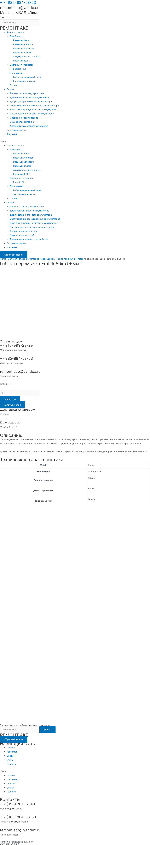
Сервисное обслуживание (24, 117)
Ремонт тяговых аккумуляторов (27, 93)
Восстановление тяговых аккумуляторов (32, 113)
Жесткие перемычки (24, 81)
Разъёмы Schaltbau (23, 48)
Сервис (14, 85)
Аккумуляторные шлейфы (27, 56)
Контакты (12, 134)
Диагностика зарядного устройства (29, 126)
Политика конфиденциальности (17, 841)
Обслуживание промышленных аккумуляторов (35, 105)
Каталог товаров (15, 32)
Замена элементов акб (22, 121)
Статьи (10, 760)
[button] (75, 141)
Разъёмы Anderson (23, 44)
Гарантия (11, 764)
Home (3, 258)
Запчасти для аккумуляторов (23, 258)
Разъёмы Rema (21, 40)
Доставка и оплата (16, 130)
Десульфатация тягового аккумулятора (31, 101)
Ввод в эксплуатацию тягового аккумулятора (34, 109)
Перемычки (16, 73)
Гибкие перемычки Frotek (27, 77)
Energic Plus (19, 68)
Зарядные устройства (21, 64)
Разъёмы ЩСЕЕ (21, 60)
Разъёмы (15, 36)
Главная (11, 747)
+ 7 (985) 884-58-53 (18, 2)
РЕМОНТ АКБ (14, 28)
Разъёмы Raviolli (22, 52)
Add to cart (10, 399)
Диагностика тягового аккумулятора (29, 97)
